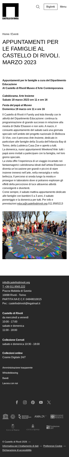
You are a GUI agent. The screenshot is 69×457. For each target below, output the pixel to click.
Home (5, 34)
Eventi (14, 34)
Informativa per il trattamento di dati (20, 446)
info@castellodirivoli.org (16, 282)
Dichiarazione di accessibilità (16, 450)
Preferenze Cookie (52, 446)
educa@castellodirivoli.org (32, 203)
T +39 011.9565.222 (13, 286)
